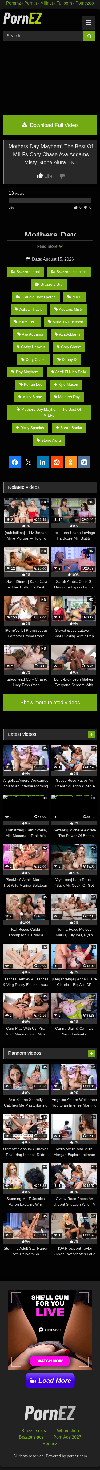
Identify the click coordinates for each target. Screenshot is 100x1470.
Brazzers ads (31, 1437)
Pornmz (13, 3)
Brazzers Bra (51, 284)
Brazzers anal (28, 272)
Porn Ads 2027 (67, 1437)
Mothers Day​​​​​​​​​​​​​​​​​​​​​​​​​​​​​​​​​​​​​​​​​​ (69, 397)
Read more (47, 246)
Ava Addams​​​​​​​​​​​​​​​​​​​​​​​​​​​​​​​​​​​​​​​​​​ (69, 334)
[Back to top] (83, 1454)
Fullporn (64, 3)
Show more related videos (50, 702)
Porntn (30, 3)
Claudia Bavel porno (39, 297)
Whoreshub (68, 1430)
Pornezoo (84, 3)
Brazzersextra (34, 1430)
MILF (77, 297)
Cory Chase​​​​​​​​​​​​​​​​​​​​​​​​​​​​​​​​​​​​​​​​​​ (71, 347)
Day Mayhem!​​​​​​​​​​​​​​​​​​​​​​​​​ (27, 372)
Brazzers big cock (71, 272)
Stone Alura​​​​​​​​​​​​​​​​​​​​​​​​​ (51, 440)
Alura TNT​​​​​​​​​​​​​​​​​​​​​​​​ (27, 322)
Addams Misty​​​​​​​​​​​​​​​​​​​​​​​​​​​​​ (71, 309)
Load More (54, 1380)
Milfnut (46, 3)
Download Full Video (53, 125)
